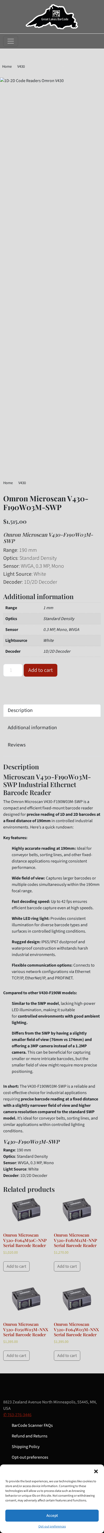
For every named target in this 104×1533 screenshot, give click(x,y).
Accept (52, 1515)
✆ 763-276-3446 (17, 1415)
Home (7, 66)
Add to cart (40, 670)
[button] (96, 1471)
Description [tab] (20, 710)
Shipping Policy (25, 1447)
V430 (21, 66)
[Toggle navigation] (10, 41)
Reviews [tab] (17, 745)
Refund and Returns (29, 1436)
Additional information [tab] (32, 727)
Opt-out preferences (52, 1526)
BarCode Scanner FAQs (32, 1425)
